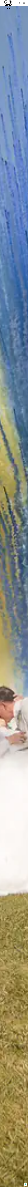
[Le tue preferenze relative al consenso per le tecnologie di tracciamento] (25, 1184)
